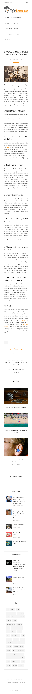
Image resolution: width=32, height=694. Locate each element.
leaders (22, 639)
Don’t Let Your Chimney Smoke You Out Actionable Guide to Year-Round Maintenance (19, 513)
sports (8, 661)
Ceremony (14, 616)
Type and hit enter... (8, 2)
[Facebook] (14, 349)
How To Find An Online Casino (19, 542)
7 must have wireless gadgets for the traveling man (16, 461)
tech (18, 661)
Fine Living (16, 23)
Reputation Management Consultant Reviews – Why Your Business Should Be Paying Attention (19, 565)
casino (8, 616)
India (23, 320)
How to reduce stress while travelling (16, 407)
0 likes (17, 353)
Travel (16, 28)
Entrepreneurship (16, 17)
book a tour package (10, 87)
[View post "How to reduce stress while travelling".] (16, 396)
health (19, 631)
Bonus (18, 609)
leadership (9, 642)
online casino (21, 650)
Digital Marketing (11, 624)
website (8, 665)
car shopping (20, 613)
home (8, 635)
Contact (7, 39)
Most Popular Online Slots (19, 533)
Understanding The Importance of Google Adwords (19, 589)
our (27, 324)
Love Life (7, 23)
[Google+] (17, 349)
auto (8, 609)
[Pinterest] (21, 349)
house (23, 635)
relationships (21, 657)
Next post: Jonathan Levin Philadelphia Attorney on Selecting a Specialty (16, 371)
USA (24, 324)
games (8, 631)
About (7, 17)
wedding (15, 665)
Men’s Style (17, 679)
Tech (18, 34)
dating (14, 620)
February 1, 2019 (17, 59)
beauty (12, 609)
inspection (9, 639)
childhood (21, 616)
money (21, 646)
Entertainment (9, 34)
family (8, 627)
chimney (9, 620)
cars (14, 613)
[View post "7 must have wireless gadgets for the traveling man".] (16, 447)
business (9, 613)
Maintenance (21, 642)
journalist (16, 639)
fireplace (20, 627)
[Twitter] (11, 349)
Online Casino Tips (18, 524)
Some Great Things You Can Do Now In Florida (16, 431)
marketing (9, 646)
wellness (21, 665)
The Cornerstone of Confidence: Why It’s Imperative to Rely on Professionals (19, 500)
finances (14, 627)
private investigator (11, 657)
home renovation (15, 635)
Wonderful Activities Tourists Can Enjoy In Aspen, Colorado (19, 579)
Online (14, 650)
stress (13, 661)
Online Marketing (11, 654)
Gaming (14, 631)
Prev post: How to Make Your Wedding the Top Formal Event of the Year (16, 362)
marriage (16, 646)
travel (7, 147)
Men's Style (8, 28)
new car (8, 650)
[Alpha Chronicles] (16, 9)
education (19, 624)
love (15, 642)
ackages (6, 326)
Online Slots (20, 654)
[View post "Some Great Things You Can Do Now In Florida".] (16, 420)
